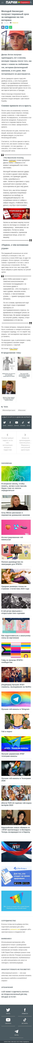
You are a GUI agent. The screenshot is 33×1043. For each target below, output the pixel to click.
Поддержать (25, 2)
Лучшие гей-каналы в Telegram (15, 709)
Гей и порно (6, 731)
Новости (15, 23)
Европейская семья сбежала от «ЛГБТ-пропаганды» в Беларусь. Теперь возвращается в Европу (16, 830)
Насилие (22, 410)
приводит (12, 160)
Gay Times (13, 348)
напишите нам (15, 929)
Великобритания (9, 410)
